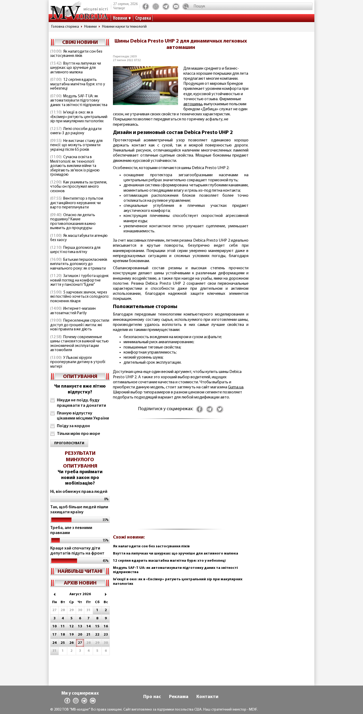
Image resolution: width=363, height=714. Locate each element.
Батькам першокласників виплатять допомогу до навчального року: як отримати (78, 264)
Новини (120, 18)
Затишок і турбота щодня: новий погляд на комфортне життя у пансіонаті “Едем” (79, 280)
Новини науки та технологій (124, 27)
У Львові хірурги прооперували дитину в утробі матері (77, 362)
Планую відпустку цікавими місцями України (83, 416)
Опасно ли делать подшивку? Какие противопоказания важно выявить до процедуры (73, 221)
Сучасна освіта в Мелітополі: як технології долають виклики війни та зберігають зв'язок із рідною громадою (75, 166)
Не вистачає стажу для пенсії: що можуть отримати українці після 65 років (76, 145)
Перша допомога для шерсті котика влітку (75, 250)
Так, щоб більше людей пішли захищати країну (79, 509)
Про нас (152, 697)
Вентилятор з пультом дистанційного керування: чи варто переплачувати (76, 203)
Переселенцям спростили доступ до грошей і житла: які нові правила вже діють (79, 325)
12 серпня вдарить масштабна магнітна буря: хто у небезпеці (77, 84)
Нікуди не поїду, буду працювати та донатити (81, 403)
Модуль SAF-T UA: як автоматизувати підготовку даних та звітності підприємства (78, 100)
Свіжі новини (80, 42)
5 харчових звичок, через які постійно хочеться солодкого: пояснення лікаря (79, 297)
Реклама (178, 697)
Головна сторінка (65, 27)
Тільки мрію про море (78, 434)
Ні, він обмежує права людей (78, 492)
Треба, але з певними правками (71, 530)
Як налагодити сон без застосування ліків (76, 54)
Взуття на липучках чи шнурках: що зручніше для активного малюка (75, 68)
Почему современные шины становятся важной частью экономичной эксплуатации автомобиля (79, 343)
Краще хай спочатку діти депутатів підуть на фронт (77, 551)
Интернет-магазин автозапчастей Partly (73, 311)
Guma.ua (235, 387)
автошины (192, 104)
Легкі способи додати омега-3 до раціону (76, 131)
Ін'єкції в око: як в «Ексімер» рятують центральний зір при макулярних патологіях (78, 117)
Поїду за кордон (73, 426)
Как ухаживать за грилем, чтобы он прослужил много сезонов (78, 186)
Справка (143, 18)
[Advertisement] (180, 477)
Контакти (207, 697)
